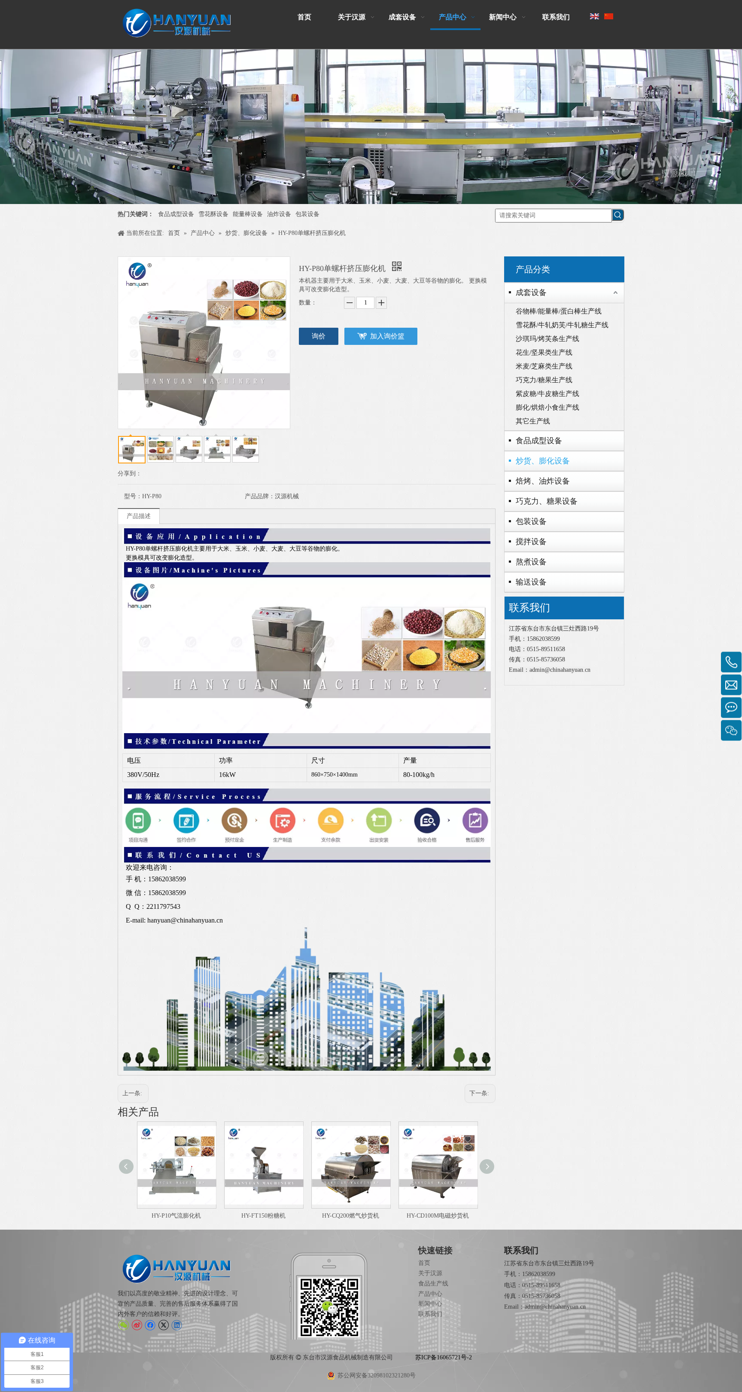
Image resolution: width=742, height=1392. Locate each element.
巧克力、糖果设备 (547, 501)
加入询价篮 (387, 336)
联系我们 (430, 1314)
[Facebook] (150, 1325)
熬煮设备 (531, 561)
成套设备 (531, 292)
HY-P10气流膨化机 (176, 1215)
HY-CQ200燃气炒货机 (350, 1215)
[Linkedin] (176, 1325)
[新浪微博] (136, 1325)
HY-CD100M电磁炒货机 (438, 1215)
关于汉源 (430, 1273)
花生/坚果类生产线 (544, 352)
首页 (424, 1263)
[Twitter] (163, 1325)
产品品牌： (260, 496)
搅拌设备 (531, 541)
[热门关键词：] (618, 215)
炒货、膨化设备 (543, 461)
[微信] (123, 1325)
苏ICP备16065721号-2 (443, 1357)
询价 (318, 336)
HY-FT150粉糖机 (263, 1215)
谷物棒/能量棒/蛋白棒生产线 (559, 311)
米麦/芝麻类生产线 (544, 366)
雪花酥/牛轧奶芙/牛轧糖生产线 (562, 325)
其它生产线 (533, 421)
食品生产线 (433, 1283)
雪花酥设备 (213, 214)
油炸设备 (279, 214)
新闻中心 (430, 1304)
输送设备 (531, 582)
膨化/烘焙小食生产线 (547, 407)
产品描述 (139, 516)
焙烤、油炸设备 (543, 481)
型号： (133, 496)
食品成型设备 (176, 214)
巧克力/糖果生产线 (544, 380)
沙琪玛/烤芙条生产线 (547, 338)
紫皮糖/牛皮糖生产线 (547, 393)
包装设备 (307, 214)
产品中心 (430, 1294)
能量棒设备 (248, 214)
